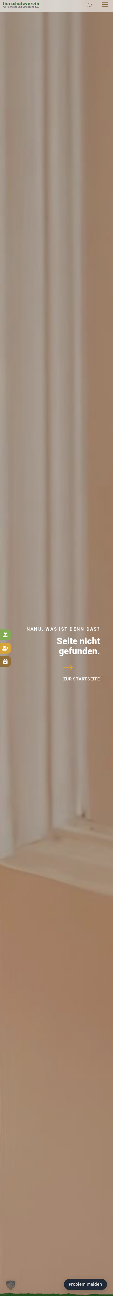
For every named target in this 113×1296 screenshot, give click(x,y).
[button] (11, 1285)
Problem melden (85, 1284)
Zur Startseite (81, 679)
